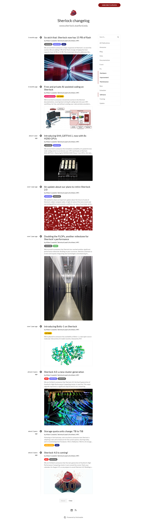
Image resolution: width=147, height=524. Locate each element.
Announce (103, 47)
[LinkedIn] (73, 510)
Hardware (103, 73)
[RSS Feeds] (75, 510)
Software (103, 95)
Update (102, 103)
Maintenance (104, 82)
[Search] (118, 37)
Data (101, 56)
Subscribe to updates (109, 5)
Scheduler (103, 90)
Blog (101, 51)
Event (102, 64)
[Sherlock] (73, 13)
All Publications (105, 43)
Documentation (105, 60)
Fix (101, 69)
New (101, 86)
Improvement (104, 77)
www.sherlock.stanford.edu (73, 25)
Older (70, 501)
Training (102, 99)
